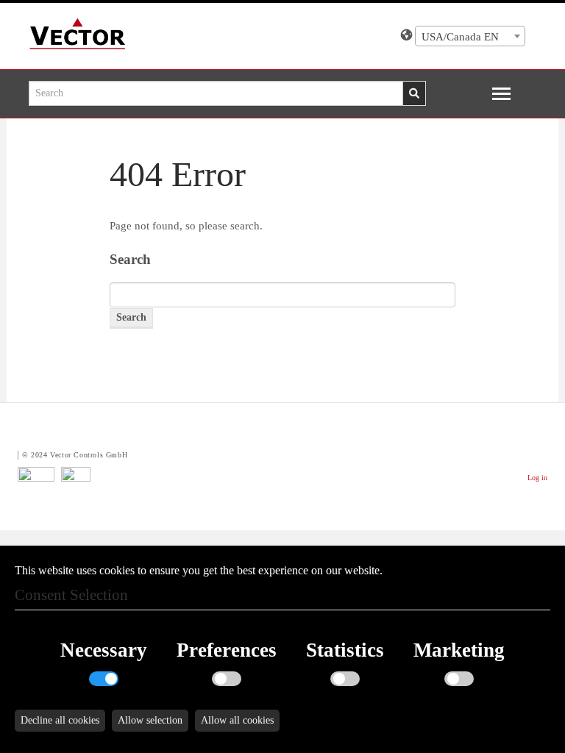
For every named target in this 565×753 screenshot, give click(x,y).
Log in (537, 478)
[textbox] (470, 36)
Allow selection (150, 720)
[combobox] (470, 36)
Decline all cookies (60, 720)
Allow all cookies (237, 720)
